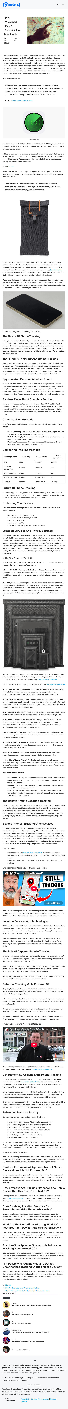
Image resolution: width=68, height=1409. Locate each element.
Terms (40, 1399)
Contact (24, 1402)
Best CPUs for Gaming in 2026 (21, 1323)
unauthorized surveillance (42, 1069)
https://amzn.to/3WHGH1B (47, 679)
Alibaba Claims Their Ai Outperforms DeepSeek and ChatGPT (27, 1291)
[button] (58, 4)
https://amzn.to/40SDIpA (56, 684)
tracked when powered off (32, 853)
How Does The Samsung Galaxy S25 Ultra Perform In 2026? (30, 1332)
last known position (16, 1198)
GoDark (10, 167)
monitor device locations (30, 1082)
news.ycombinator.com (22, 100)
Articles (46, 1399)
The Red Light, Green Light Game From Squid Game (28, 1341)
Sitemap (53, 1399)
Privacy (34, 1399)
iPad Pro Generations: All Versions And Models (22, 1288)
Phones (6, 42)
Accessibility (25, 1399)
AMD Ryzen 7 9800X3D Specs (21, 1350)
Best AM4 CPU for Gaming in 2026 (22, 1314)
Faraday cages (55, 270)
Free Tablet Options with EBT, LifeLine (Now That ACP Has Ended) (32, 1305)
